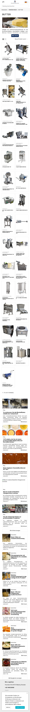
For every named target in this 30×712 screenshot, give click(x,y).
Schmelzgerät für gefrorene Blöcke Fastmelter (20, 254)
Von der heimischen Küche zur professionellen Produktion (12, 517)
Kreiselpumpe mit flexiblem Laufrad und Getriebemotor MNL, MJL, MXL (7, 386)
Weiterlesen (24, 421)
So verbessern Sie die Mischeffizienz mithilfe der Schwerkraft (14, 413)
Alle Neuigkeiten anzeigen (15, 678)
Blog (4, 410)
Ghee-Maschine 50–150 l (7, 101)
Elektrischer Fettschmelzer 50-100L (7, 59)
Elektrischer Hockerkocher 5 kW (20, 341)
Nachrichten (13, 534)
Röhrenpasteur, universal (6, 320)
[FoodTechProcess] (15, 2)
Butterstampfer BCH (21, 188)
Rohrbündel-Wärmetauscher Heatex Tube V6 (8, 298)
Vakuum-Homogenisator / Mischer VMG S (8, 189)
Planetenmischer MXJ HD (21, 210)
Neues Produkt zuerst (21, 39)
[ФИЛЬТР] (28, 356)
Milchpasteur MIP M (20, 363)
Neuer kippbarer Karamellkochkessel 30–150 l (14, 468)
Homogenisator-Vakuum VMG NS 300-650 (21, 146)
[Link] (3, 1)
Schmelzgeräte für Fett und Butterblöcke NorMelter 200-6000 (21, 59)
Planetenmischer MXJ (21, 166)
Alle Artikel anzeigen (15, 530)
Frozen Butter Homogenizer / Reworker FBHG (8, 277)
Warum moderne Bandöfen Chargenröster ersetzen (11, 492)
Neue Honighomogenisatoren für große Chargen (18, 629)
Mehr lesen (24, 549)
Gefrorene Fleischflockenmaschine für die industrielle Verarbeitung (18, 612)
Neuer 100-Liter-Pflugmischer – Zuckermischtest (16, 593)
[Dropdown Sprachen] (26, 2)
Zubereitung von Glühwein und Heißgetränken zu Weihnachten (19, 663)
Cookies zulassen (20, 707)
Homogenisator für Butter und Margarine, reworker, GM (21, 277)
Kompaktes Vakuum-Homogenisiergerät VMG (21, 124)
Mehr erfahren (17, 704)
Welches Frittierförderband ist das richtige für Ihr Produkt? (18, 576)
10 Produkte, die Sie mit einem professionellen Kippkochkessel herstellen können (12, 440)
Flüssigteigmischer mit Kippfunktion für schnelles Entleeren (19, 557)
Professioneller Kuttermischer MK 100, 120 (7, 363)
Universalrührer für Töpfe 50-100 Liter (7, 80)
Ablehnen (8, 707)
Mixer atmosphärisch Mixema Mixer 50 (7, 232)
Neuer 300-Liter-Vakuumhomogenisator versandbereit (18, 646)
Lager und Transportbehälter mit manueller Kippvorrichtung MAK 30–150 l (21, 103)
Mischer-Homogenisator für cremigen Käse (20, 81)
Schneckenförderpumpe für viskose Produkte (8, 145)
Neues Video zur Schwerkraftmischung (17, 537)
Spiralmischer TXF (6, 166)
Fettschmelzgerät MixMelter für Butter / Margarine (7, 342)
